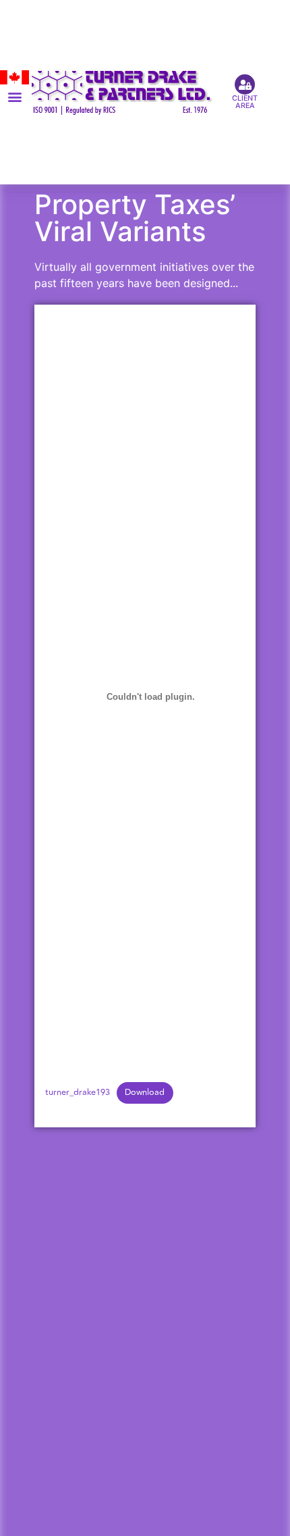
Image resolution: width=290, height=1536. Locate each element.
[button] (14, 97)
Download (145, 1092)
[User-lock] (245, 84)
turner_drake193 (77, 1092)
